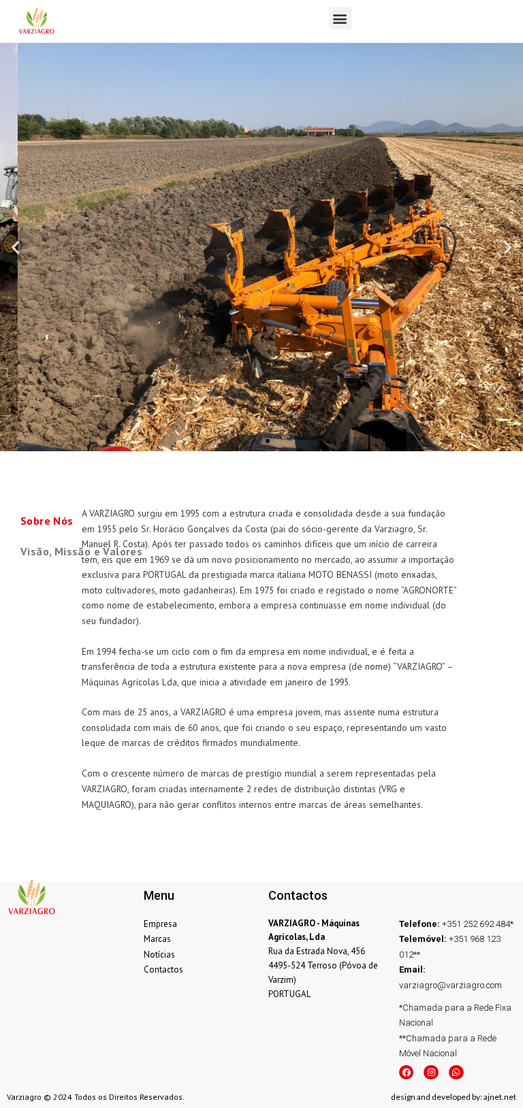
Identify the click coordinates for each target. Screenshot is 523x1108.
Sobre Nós (47, 520)
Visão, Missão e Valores (81, 551)
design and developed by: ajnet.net (453, 1097)
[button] (340, 18)
